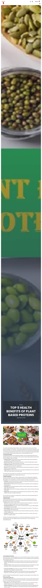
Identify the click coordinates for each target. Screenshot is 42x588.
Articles (21, 404)
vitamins (34, 585)
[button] (40, 4)
